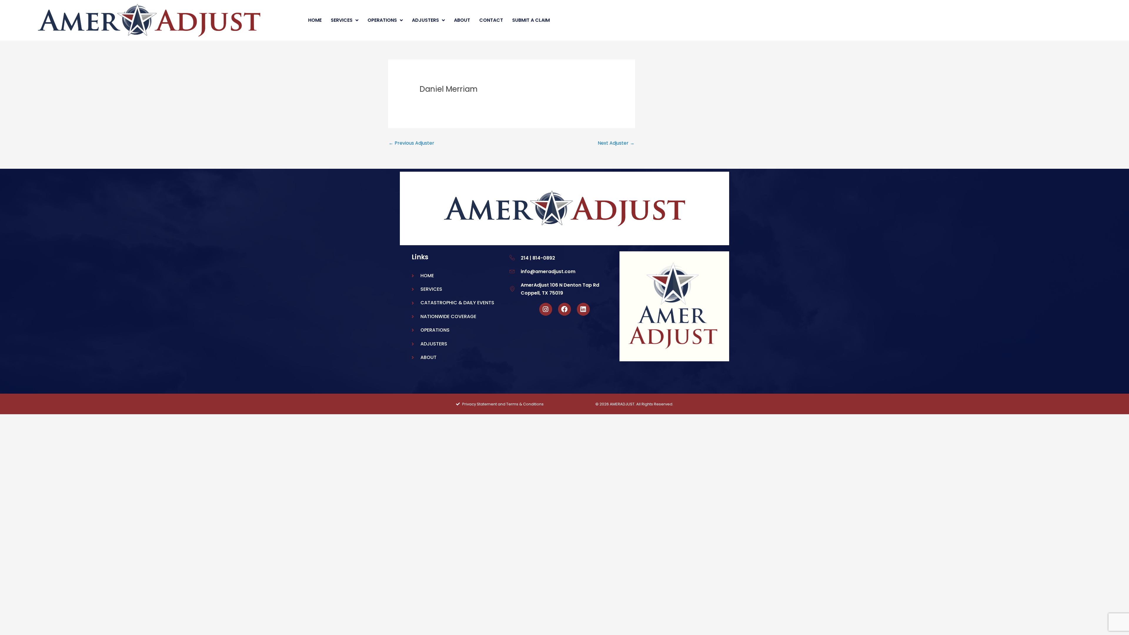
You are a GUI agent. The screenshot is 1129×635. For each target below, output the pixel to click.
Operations (382, 20)
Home (315, 20)
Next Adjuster (616, 143)
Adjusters (425, 20)
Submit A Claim (531, 20)
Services (342, 20)
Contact (491, 20)
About (462, 20)
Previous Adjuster (411, 143)
